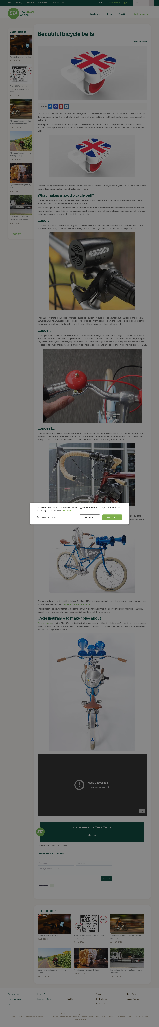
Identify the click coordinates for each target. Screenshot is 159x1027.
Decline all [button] (90, 517)
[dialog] (79, 513)
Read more (66, 510)
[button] (46, 517)
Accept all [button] (112, 517)
